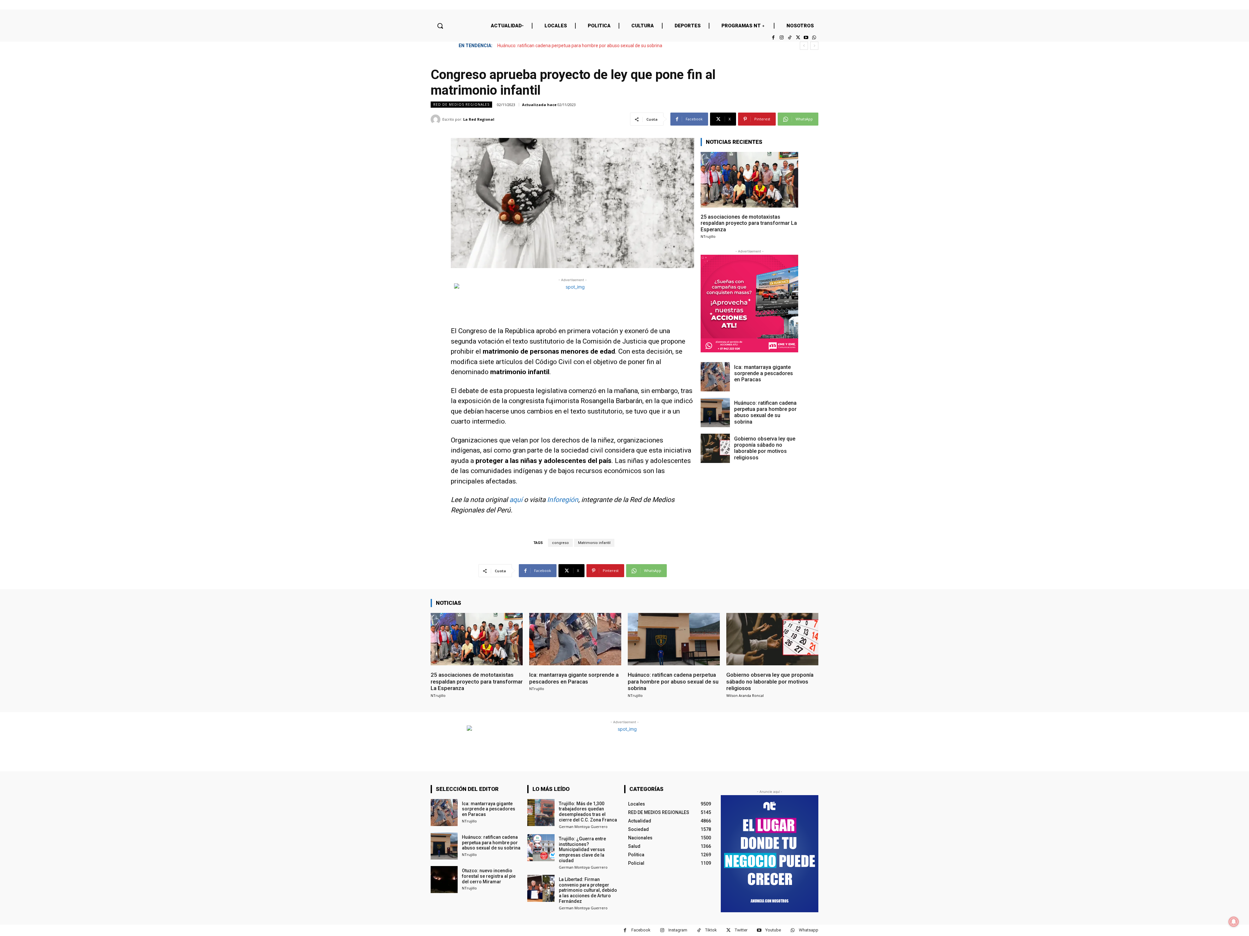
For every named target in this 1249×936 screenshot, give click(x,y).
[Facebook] (773, 38)
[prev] (804, 46)
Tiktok (711, 930)
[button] (440, 25)
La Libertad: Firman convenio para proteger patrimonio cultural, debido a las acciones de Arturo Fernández (588, 890)
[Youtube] (806, 38)
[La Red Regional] (436, 119)
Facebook (641, 930)
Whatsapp (808, 930)
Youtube (773, 930)
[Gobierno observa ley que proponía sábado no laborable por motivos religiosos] (715, 448)
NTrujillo (708, 236)
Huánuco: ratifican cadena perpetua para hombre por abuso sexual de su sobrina (765, 412)
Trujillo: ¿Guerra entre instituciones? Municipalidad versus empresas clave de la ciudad (582, 849)
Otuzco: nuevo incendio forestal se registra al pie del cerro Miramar (489, 876)
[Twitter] (798, 38)
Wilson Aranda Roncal (745, 695)
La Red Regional (478, 119)
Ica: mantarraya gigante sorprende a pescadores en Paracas (763, 373)
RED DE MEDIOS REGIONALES (461, 104)
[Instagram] (781, 38)
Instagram (677, 930)
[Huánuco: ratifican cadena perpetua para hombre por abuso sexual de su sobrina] (715, 412)
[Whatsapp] (814, 38)
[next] (814, 46)
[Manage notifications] (1234, 921)
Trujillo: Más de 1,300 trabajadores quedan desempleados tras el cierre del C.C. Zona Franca (588, 811)
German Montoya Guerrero (583, 826)
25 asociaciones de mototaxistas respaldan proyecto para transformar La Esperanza (749, 223)
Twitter (741, 930)
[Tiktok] (790, 38)
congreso (560, 543)
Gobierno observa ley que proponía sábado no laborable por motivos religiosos (577, 45)
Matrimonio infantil (594, 543)
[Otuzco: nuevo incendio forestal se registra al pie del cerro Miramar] (444, 879)
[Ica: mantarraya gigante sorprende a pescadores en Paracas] (715, 376)
